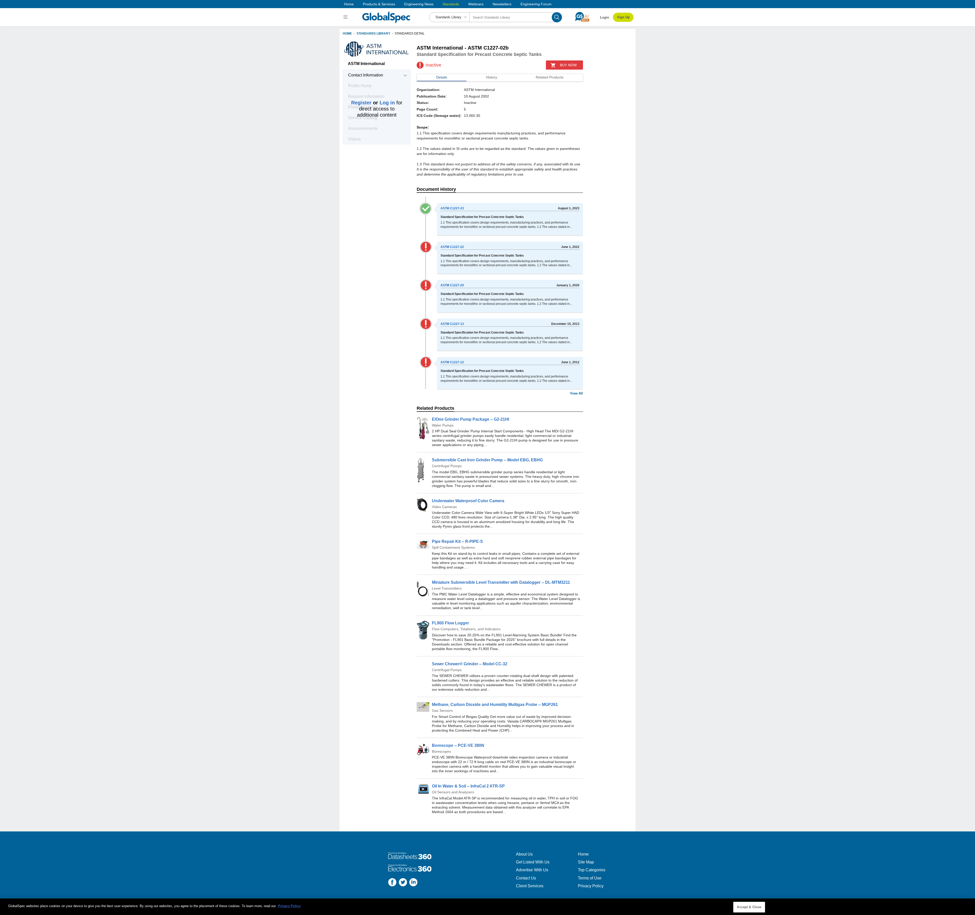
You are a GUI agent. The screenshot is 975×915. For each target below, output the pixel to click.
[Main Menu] (346, 17)
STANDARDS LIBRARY (373, 33)
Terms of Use (590, 878)
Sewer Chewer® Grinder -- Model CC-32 (469, 664)
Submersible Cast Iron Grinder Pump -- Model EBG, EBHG (487, 460)
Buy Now (568, 65)
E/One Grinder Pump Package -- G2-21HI (470, 419)
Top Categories (591, 870)
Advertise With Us (532, 870)
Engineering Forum (536, 4)
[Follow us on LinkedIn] (413, 883)
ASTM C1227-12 (452, 362)
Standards (451, 4)
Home (349, 4)
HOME (347, 33)
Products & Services (379, 4)
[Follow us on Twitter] (403, 883)
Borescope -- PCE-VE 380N (458, 745)
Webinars (475, 4)
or (373, 102)
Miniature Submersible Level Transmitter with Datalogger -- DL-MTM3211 (501, 582)
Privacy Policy (591, 886)
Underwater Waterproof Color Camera (468, 501)
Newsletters (502, 4)
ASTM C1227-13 (452, 324)
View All (576, 393)
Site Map (586, 862)
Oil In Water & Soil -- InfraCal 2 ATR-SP (468, 786)
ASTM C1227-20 (452, 285)
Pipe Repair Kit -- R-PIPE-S (457, 541)
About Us (524, 854)
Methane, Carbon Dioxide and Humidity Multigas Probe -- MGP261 (495, 704)
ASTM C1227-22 (452, 247)
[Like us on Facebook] (392, 883)
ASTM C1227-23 (452, 208)
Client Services (529, 886)
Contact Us (526, 878)
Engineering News (418, 4)
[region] (487, 906)
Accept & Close (749, 907)
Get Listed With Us (532, 862)
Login (604, 17)
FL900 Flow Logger (450, 623)
